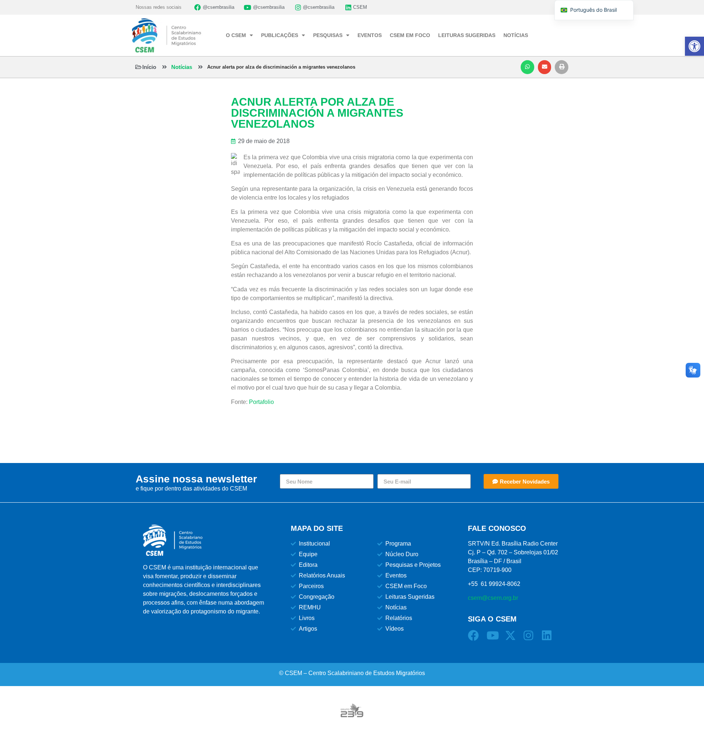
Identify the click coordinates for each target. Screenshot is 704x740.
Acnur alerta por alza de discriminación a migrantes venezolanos (281, 67)
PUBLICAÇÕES (279, 35)
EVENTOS (370, 35)
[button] (527, 67)
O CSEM (236, 35)
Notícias (181, 67)
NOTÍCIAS (515, 35)
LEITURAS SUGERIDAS (466, 35)
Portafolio (261, 402)
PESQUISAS (327, 35)
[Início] (138, 67)
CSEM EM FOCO (410, 35)
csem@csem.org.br (493, 598)
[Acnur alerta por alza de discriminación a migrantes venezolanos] (200, 67)
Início (149, 67)
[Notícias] (164, 67)
